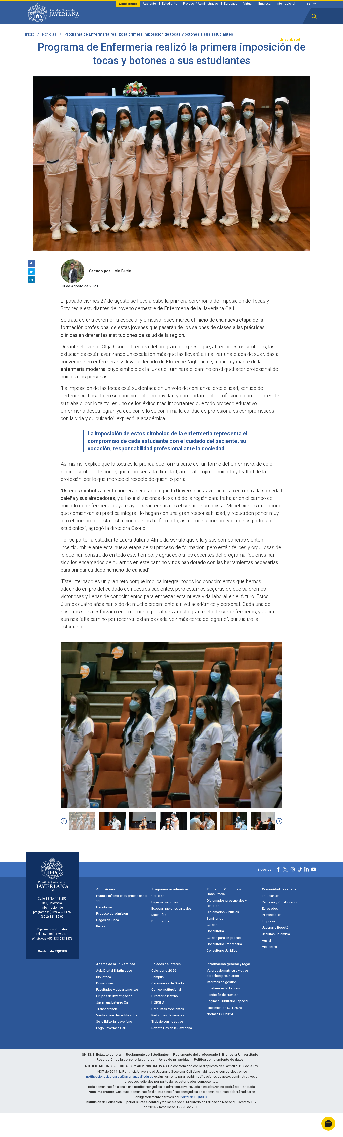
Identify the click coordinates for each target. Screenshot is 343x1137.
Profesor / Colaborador (280, 902)
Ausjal (266, 940)
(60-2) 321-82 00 (52, 916)
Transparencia (263, 39)
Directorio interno (164, 996)
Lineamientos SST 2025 (224, 1008)
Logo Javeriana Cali (111, 1028)
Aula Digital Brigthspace (114, 970)
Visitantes (269, 947)
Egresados (270, 908)
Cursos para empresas (224, 937)
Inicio (29, 34)
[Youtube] (313, 869)
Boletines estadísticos (223, 988)
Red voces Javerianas (167, 1015)
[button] (314, 16)
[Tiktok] (299, 869)
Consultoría (215, 931)
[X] (31, 271)
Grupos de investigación (114, 996)
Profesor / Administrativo (200, 3)
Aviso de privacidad (174, 1059)
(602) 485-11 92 (61, 912)
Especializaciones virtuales (171, 908)
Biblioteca (103, 977)
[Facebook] (31, 263)
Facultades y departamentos (117, 989)
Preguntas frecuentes (167, 1009)
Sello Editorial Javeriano (114, 1021)
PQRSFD (157, 1002)
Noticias (49, 34)
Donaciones (105, 983)
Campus (157, 977)
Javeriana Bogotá (275, 927)
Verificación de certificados (116, 1015)
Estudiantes (270, 896)
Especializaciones (164, 902)
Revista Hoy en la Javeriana (171, 1028)
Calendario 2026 (163, 970)
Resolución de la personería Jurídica (125, 1059)
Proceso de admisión (112, 913)
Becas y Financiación (121, 39)
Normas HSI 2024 (220, 1014)
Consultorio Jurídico (222, 950)
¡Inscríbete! (290, 39)
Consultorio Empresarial (225, 944)
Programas (88, 39)
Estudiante (169, 3)
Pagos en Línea (107, 920)
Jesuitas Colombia (276, 934)
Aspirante (149, 3)
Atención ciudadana (229, 39)
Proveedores (271, 915)
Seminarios (215, 918)
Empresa (264, 3)
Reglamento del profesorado (195, 1054)
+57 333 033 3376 (60, 938)
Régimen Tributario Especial (227, 1001)
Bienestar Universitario (240, 1054)
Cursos (212, 925)
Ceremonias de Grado (167, 983)
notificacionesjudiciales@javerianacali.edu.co (119, 1076)
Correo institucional (166, 989)
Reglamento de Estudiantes (147, 1054)
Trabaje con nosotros (167, 1021)
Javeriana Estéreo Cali (112, 1002)
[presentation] (64, 821)
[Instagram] (292, 869)
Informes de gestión (222, 982)
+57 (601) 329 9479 (55, 934)
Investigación (176, 39)
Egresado (230, 3)
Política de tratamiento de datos (218, 1059)
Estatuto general (109, 1054)
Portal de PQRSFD (193, 1097)
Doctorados (160, 921)
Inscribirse (104, 907)
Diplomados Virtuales (223, 912)
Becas (100, 926)
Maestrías (158, 915)
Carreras (157, 896)
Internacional (286, 3)
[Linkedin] (31, 279)
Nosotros (200, 39)
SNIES (87, 1054)
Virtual (247, 3)
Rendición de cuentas (222, 995)
